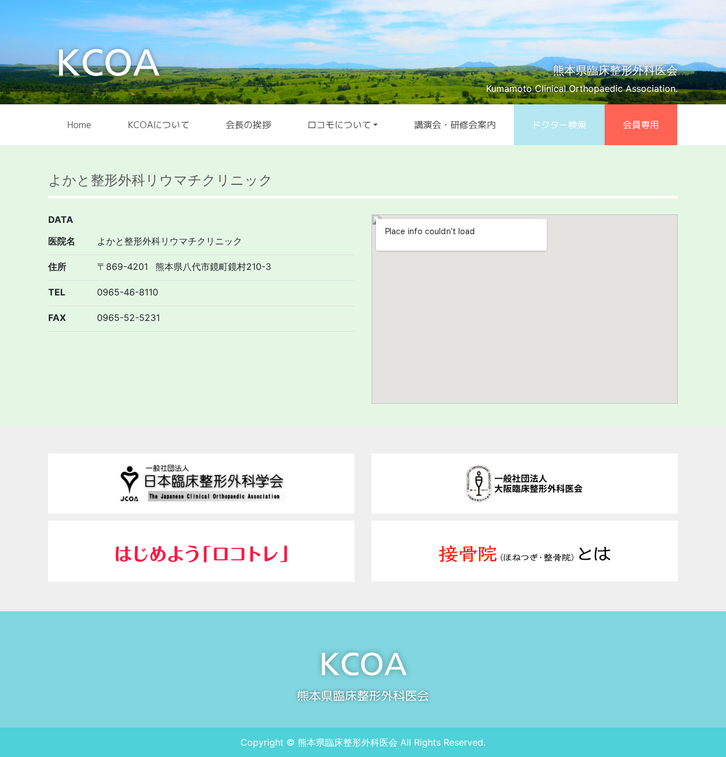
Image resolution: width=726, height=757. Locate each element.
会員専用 (641, 125)
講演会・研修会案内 (455, 125)
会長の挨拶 (248, 125)
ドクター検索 (559, 125)
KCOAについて (158, 125)
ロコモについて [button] (339, 125)
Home (79, 125)
